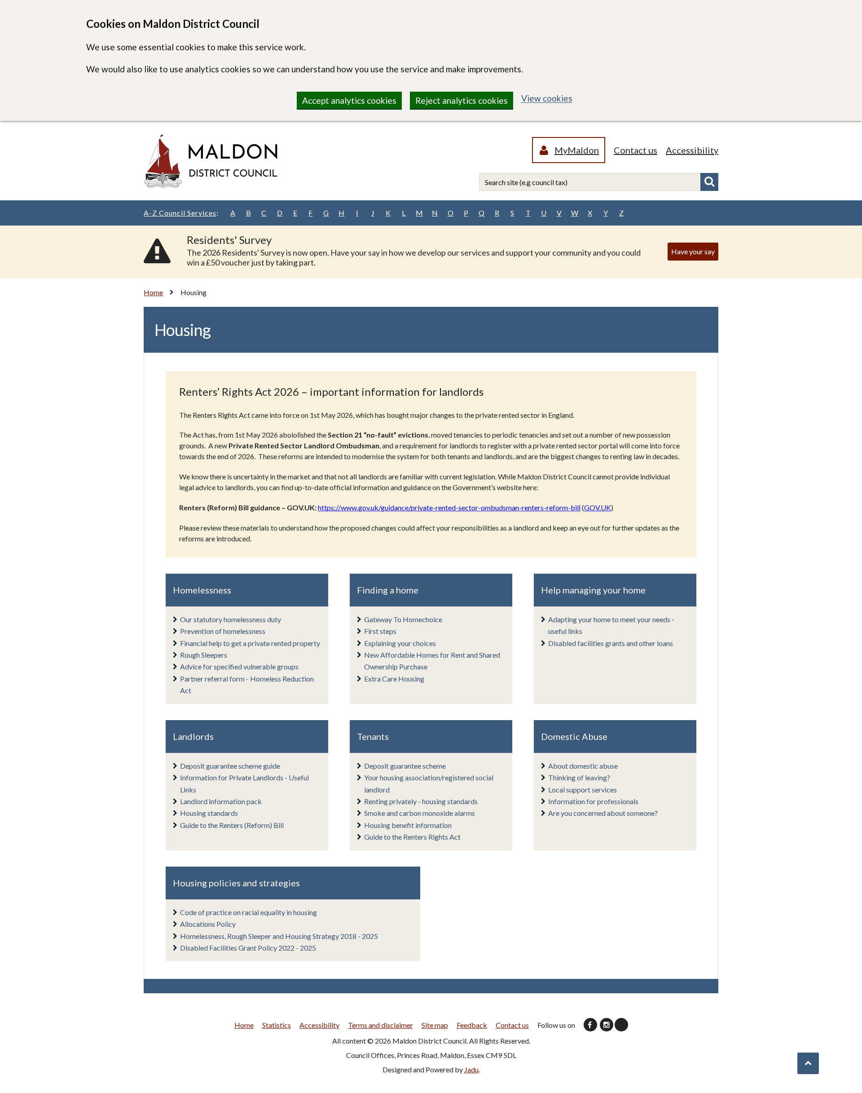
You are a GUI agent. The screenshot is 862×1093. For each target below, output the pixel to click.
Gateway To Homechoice (403, 619)
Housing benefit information (408, 825)
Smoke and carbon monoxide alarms (419, 813)
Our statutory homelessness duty (230, 619)
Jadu (471, 1069)
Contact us (635, 150)
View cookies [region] (546, 98)
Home (153, 292)
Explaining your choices (400, 643)
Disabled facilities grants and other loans (610, 643)
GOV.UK (597, 507)
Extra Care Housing (394, 678)
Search (709, 182)
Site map (435, 1025)
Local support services (582, 789)
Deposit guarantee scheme (405, 765)
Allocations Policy (208, 924)
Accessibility (692, 150)
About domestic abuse (583, 765)
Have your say (693, 251)
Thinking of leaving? (579, 777)
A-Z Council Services (181, 212)
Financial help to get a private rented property (250, 643)
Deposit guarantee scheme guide (230, 765)
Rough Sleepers (203, 654)
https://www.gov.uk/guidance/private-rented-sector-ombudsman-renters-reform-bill (449, 507)
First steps (380, 631)
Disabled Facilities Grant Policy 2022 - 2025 (248, 947)
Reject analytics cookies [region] (461, 100)
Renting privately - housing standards (421, 801)
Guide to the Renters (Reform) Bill (232, 825)
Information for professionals (593, 801)
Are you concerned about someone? (603, 813)
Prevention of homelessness (222, 631)
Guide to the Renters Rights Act (412, 836)
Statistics (276, 1025)
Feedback (472, 1025)
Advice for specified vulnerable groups (239, 666)
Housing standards (209, 813)
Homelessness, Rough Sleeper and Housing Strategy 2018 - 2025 (279, 936)
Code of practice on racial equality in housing (248, 912)
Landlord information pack (221, 801)
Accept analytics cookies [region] (349, 100)
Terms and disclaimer (380, 1025)
